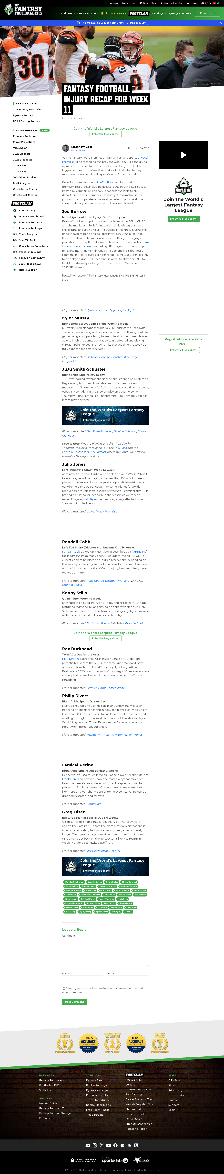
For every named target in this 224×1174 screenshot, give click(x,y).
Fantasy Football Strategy (55, 1113)
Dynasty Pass (94, 1080)
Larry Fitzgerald (107, 899)
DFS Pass (120, 447)
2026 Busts (20, 165)
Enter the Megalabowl (105, 134)
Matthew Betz (81, 146)
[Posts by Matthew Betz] (65, 148)
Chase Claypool (129, 882)
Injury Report (102, 912)
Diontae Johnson (125, 431)
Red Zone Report (136, 1128)
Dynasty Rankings (97, 1090)
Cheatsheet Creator (25, 195)
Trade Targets (94, 1114)
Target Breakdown (137, 1114)
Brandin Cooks (72, 584)
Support (173, 1104)
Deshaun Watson (116, 580)
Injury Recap (86, 912)
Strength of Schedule (139, 1123)
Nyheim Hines (133, 734)
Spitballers (45, 1090)
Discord (130, 1084)
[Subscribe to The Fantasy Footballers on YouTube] (214, 3)
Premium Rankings (24, 136)
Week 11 (128, 912)
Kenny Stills (74, 593)
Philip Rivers (75, 695)
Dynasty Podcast (23, 115)
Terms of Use (176, 1095)
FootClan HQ (134, 1079)
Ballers (150, 3)
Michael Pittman (98, 734)
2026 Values (20, 171)
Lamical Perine (77, 765)
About (172, 1085)
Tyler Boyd (127, 310)
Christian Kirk (120, 357)
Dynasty (173, 13)
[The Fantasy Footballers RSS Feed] (136, 1145)
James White (116, 688)
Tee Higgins (111, 310)
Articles (77, 118)
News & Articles (86, 13)
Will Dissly (93, 850)
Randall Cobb (76, 541)
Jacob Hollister (110, 850)
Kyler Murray (75, 318)
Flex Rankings (134, 1094)
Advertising (175, 1090)
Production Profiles (98, 1095)
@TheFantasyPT (79, 150)
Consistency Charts (25, 189)
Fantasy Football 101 (51, 1108)
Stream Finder (134, 1109)
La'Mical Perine (88, 899)
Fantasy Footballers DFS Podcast (84, 452)
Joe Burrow (74, 211)
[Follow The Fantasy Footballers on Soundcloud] (129, 1145)
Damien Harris (96, 688)
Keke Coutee (95, 580)
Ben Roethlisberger (99, 431)
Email (112, 973)
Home (66, 118)
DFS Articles (46, 1118)
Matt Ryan (90, 499)
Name (67, 973)
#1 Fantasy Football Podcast (120, 3)
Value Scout (20, 147)
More (185, 13)
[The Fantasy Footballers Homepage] (23, 9)
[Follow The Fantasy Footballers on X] (210, 3)
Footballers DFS (49, 1085)
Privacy (172, 1100)
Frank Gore (69, 779)
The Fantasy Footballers (28, 109)
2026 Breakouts (22, 159)
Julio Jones (74, 464)
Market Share (134, 1118)
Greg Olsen (74, 812)
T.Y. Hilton (116, 734)
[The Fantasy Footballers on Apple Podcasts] (122, 1145)
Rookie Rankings (96, 1085)
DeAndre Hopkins (98, 357)
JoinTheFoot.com (108, 182)
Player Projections (24, 142)
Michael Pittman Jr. (74, 903)
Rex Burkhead (77, 648)
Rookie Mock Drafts (98, 1104)
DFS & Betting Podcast (27, 121)
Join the (173, 3)
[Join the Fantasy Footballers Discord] (202, 3)
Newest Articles (49, 1103)
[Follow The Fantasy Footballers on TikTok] (218, 3)
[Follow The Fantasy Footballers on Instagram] (206, 3)
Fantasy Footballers (51, 1080)
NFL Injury (116, 912)
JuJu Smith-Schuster (84, 369)
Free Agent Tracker (98, 1109)
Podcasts (66, 13)
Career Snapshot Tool (139, 1099)
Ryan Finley (94, 310)
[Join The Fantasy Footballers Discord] (88, 1145)
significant (139, 551)
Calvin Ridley (95, 511)
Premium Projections (139, 1089)
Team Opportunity (97, 1100)
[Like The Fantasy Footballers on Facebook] (115, 1145)
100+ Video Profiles (24, 177)
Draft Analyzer (21, 183)
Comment (69, 935)
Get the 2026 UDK (136, 23)
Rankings (157, 13)
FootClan (133, 10)
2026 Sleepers (21, 153)
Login (193, 3)
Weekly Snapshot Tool (139, 1104)
